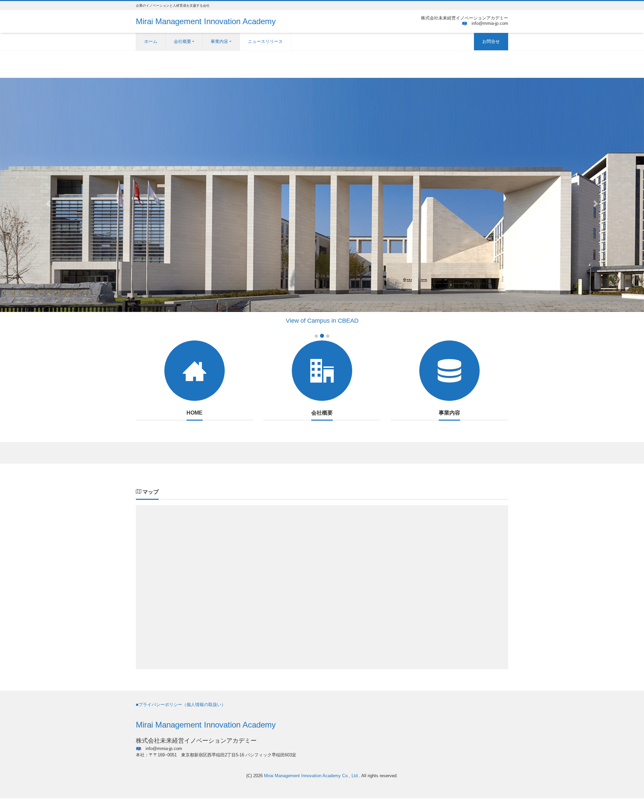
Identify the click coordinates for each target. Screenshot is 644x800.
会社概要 (182, 41)
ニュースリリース (265, 41)
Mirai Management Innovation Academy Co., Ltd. (311, 775)
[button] (48, 204)
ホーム (150, 41)
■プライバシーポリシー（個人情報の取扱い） (181, 704)
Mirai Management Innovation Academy (206, 21)
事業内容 (219, 41)
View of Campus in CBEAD (322, 320)
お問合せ (491, 41)
